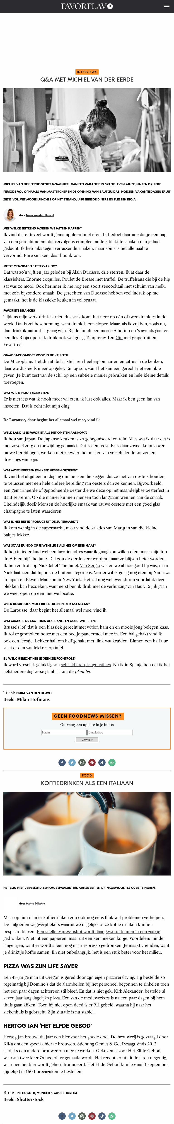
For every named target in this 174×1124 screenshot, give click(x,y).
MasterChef (57, 192)
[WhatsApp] (112, 764)
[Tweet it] (72, 764)
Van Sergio (90, 565)
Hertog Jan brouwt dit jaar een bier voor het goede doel (56, 1037)
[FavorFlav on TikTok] (102, 764)
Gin (119, 337)
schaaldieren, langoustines (86, 664)
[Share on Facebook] (62, 764)
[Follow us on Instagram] (82, 764)
